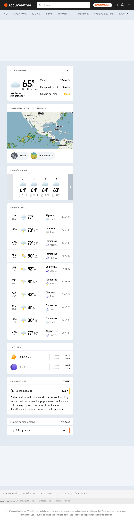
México (51, 493)
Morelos (65, 493)
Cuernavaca (81, 493)
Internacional (9, 493)
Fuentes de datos (104, 515)
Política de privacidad (45, 515)
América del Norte (32, 493)
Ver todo (65, 422)
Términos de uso (27, 515)
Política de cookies (65, 515)
